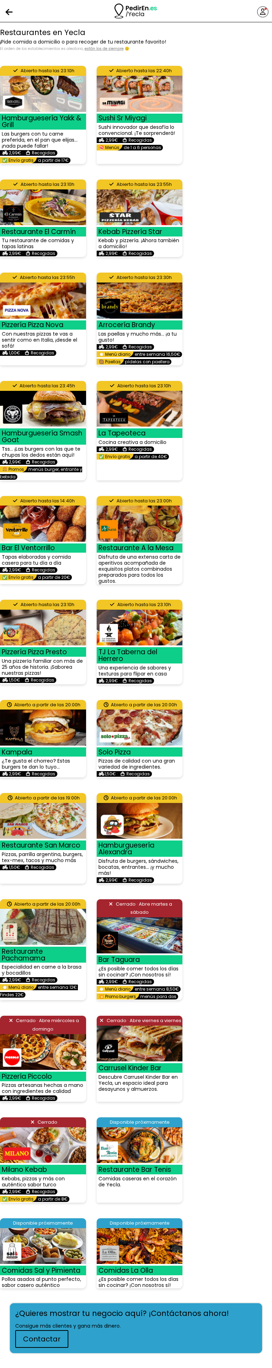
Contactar (42, 1339)
